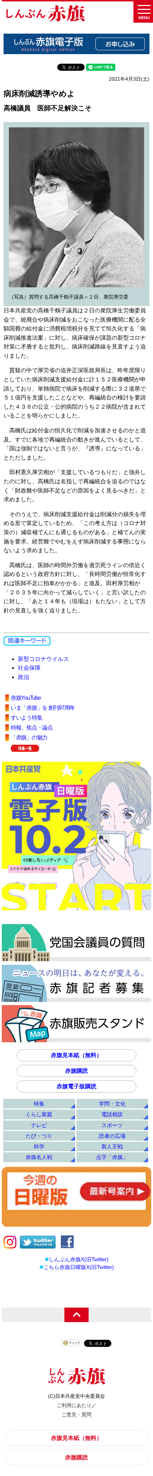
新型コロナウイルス (43, 659)
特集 (39, 1104)
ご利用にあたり (74, 1405)
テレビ (39, 1125)
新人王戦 (112, 1146)
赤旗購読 (76, 1071)
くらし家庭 (39, 1114)
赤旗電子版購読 (76, 1086)
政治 (23, 677)
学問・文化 (112, 1104)
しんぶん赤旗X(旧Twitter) (79, 1259)
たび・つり (39, 1136)
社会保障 (29, 668)
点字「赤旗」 (112, 1157)
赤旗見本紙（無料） (76, 1055)
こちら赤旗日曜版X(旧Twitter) (78, 1267)
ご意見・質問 (76, 1414)
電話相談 (112, 1114)
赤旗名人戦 (39, 1157)
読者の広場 (112, 1136)
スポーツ (112, 1125)
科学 (39, 1146)
